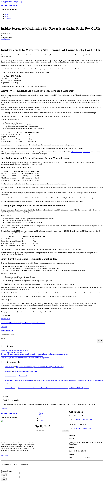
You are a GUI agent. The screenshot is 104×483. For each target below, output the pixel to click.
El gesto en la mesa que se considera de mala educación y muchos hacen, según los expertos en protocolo (34, 354)
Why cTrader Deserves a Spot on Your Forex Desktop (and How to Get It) (40, 367)
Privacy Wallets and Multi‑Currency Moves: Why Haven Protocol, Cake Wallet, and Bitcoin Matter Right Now (53, 388)
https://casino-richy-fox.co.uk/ (80, 152)
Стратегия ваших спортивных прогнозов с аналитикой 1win (22, 356)
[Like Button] (2, 42)
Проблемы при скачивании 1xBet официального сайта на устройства (25, 358)
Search (3, 338)
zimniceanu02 (9, 367)
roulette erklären (10, 388)
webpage (8, 371)
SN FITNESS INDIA (9, 6)
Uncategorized (5, 39)
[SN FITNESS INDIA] (11, 2)
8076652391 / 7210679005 (82, 428)
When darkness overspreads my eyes (25, 371)
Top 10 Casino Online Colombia (11, 352)
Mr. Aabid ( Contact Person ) (82, 419)
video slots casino (10, 376)
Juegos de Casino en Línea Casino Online (14, 350)
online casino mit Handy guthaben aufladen (19, 380)
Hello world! (23, 376)
